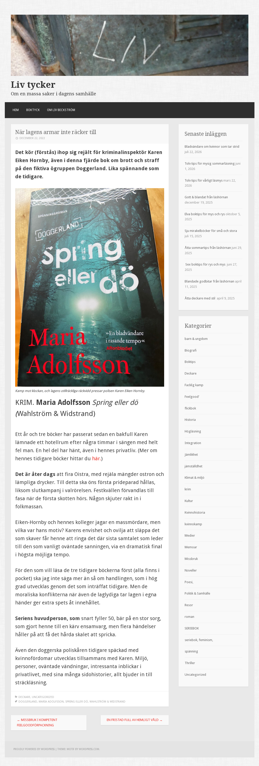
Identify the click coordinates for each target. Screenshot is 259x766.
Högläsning (193, 431)
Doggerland (27, 701)
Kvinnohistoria (195, 512)
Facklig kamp (194, 385)
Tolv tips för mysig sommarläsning (210, 163)
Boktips (190, 362)
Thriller (190, 663)
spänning (191, 651)
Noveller (191, 570)
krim (188, 489)
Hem (16, 110)
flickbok (190, 408)
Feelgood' (192, 397)
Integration (193, 443)
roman (189, 617)
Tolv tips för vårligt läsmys (204, 180)
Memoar (191, 547)
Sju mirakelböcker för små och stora (212, 231)
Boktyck (33, 110)
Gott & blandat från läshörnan (206, 197)
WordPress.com (89, 749)
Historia (190, 420)
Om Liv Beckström (61, 110)
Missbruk (191, 559)
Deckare (24, 697)
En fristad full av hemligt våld (135, 720)
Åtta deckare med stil (200, 298)
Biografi (191, 350)
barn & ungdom (196, 339)
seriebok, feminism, (199, 640)
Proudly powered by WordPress (34, 749)
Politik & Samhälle (197, 593)
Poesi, (189, 582)
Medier (190, 535)
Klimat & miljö (194, 477)
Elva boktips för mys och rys (205, 214)
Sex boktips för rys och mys (205, 264)
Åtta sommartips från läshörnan (208, 248)
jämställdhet (193, 466)
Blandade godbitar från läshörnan (209, 281)
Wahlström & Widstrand (107, 701)
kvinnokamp (193, 524)
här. (96, 458)
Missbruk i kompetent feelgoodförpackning (37, 722)
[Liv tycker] (129, 75)
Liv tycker (33, 85)
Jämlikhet (191, 454)
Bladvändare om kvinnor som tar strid (212, 146)
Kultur (189, 501)
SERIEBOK (192, 628)
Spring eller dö (76, 701)
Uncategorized (43, 697)
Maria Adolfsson (51, 701)
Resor (189, 605)
